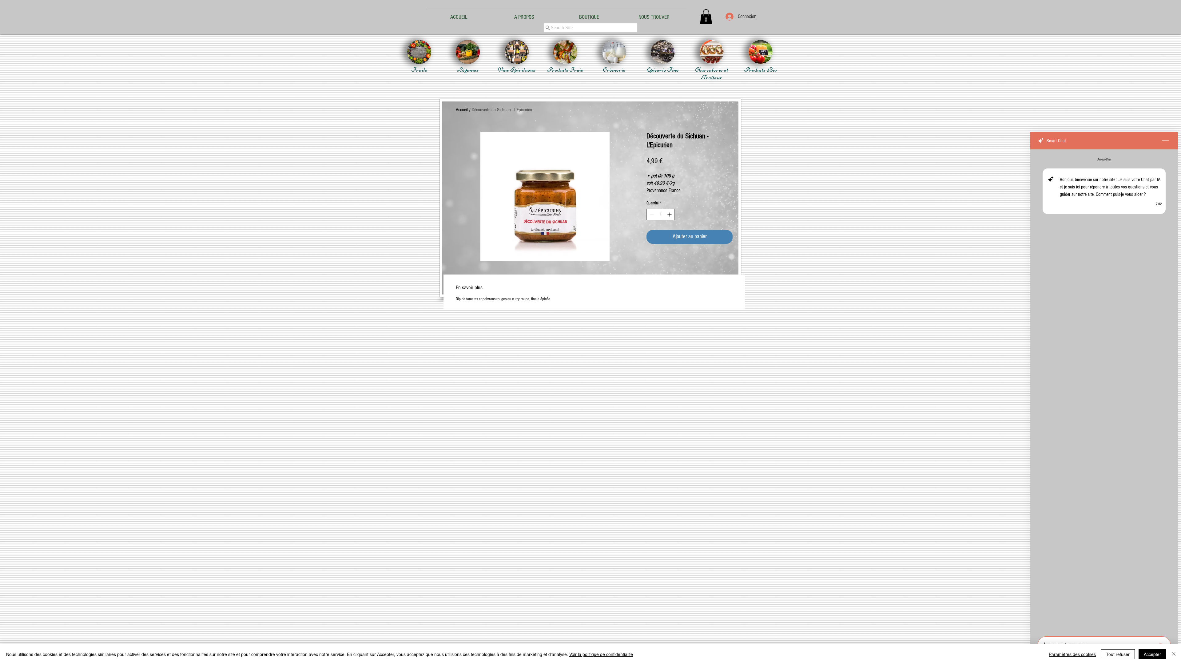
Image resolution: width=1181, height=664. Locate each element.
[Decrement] (651, 214)
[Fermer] (1173, 654)
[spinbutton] (660, 214)
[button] (706, 16)
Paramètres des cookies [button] (1072, 654)
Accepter (1152, 654)
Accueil (462, 110)
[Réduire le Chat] (1165, 141)
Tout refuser (1118, 654)
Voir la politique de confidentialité (601, 654)
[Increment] (670, 214)
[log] (1104, 391)
